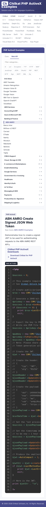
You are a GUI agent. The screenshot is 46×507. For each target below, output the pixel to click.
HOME (13, 16)
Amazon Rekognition (11, 85)
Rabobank (7, 144)
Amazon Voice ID (10, 88)
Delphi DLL (16, 23)
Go (24, 23)
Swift (16, 34)
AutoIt (30, 16)
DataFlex (6, 23)
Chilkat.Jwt (39, 354)
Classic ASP (38, 20)
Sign (12, 74)
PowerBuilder (8, 31)
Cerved (6, 131)
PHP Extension (28, 27)
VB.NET (18, 38)
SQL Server (7, 34)
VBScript (27, 38)
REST (36, 70)
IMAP (37, 67)
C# (40, 16)
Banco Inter (8, 125)
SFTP (6, 74)
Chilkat (5, 16)
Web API (14, 56)
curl (10, 67)
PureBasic (30, 31)
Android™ (21, 16)
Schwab (7, 150)
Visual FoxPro (22, 42)
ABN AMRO (10, 122)
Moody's (7, 141)
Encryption (17, 67)
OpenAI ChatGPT (10, 101)
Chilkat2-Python (15, 20)
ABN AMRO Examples (23, 230)
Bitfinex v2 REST (10, 128)
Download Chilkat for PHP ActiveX (21, 256)
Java (29, 23)
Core (7, 56)
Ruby (39, 31)
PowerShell (19, 31)
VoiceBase (8, 104)
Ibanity (6, 137)
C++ (4, 20)
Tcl (21, 34)
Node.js (5, 27)
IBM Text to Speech (11, 97)
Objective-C (15, 27)
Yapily (6, 153)
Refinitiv (7, 147)
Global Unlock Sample (33, 284)
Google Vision (9, 94)
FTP (25, 67)
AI (5, 67)
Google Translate (10, 91)
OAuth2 (23, 70)
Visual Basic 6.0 (9, 42)
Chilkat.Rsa (39, 293)
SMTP (18, 74)
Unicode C (29, 34)
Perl (38, 27)
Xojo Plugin (34, 42)
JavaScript (37, 23)
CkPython (27, 20)
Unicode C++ (8, 38)
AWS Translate (9, 82)
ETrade (6, 134)
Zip (30, 74)
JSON (16, 70)
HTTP (31, 67)
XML (24, 74)
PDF (30, 70)
